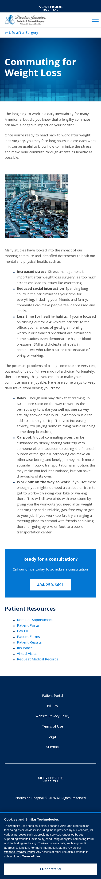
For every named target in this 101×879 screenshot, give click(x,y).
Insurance (25, 647)
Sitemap (52, 746)
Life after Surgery (23, 32)
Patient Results (29, 642)
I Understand (50, 869)
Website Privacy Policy (52, 716)
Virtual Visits (27, 653)
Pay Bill (22, 630)
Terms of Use (52, 726)
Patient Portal (28, 625)
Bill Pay (52, 706)
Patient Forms (28, 636)
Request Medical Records (37, 659)
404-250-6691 (50, 584)
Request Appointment (35, 619)
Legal (52, 736)
